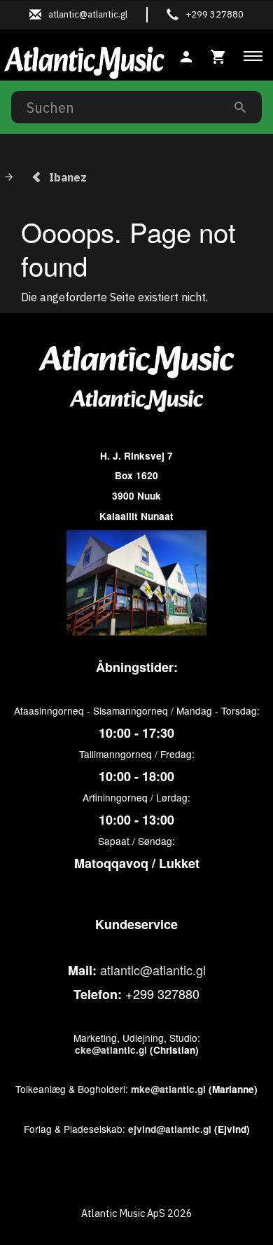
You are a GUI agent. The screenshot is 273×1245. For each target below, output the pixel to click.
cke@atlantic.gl (111, 1050)
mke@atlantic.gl (168, 1089)
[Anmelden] (186, 55)
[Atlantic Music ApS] (84, 60)
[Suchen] (240, 106)
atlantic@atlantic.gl (153, 970)
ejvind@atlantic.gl (169, 1129)
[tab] (218, 55)
